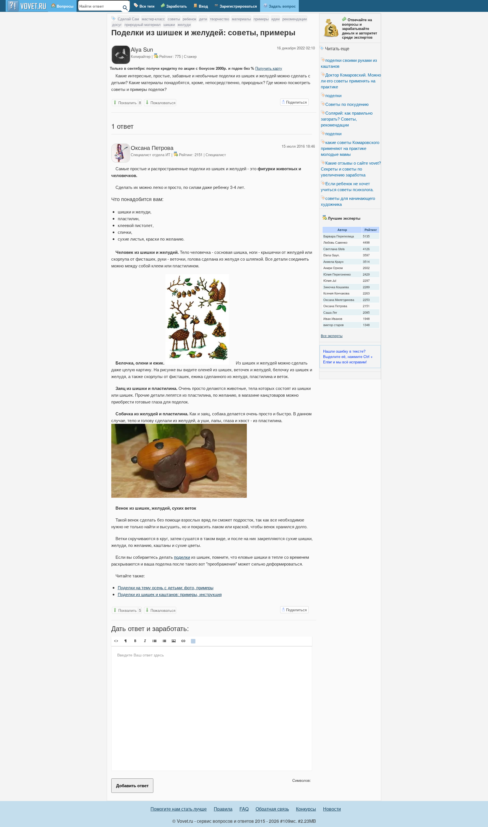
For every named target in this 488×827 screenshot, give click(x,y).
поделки (182, 557)
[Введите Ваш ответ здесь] (211, 708)
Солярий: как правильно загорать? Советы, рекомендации (346, 119)
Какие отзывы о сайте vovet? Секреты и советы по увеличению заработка (351, 169)
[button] (116, 640)
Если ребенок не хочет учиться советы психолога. (347, 186)
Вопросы (64, 6)
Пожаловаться (162, 102)
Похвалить (129, 102)
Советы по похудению (347, 104)
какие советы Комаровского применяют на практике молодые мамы (350, 148)
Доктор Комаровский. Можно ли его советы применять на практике (351, 81)
